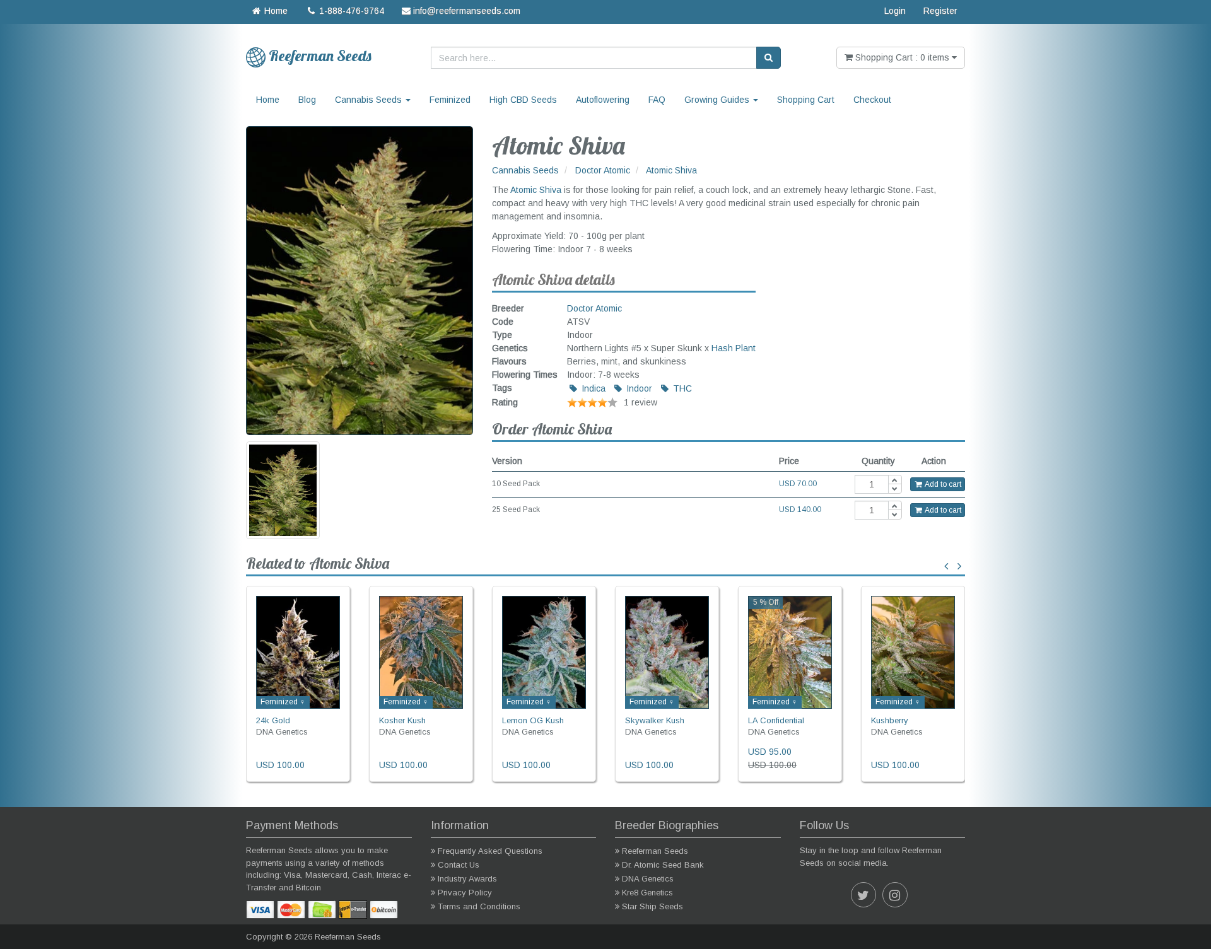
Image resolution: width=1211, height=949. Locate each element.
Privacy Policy (465, 892)
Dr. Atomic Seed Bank (663, 865)
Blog (307, 100)
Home (275, 11)
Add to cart (942, 484)
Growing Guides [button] (718, 100)
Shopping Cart (805, 100)
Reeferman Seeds (655, 851)
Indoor (638, 388)
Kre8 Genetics (647, 892)
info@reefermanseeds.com (465, 11)
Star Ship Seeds (652, 906)
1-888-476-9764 (350, 11)
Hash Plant (733, 348)
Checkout (872, 100)
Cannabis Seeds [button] (369, 100)
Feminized (450, 100)
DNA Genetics (648, 878)
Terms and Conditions (479, 906)
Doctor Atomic (594, 308)
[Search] (768, 58)
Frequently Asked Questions (490, 851)
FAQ (656, 100)
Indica (592, 388)
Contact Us (458, 865)
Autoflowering (602, 100)
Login (895, 11)
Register (940, 11)
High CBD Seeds (523, 100)
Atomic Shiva (535, 190)
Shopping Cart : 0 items (902, 57)
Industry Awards (467, 878)
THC (681, 388)
